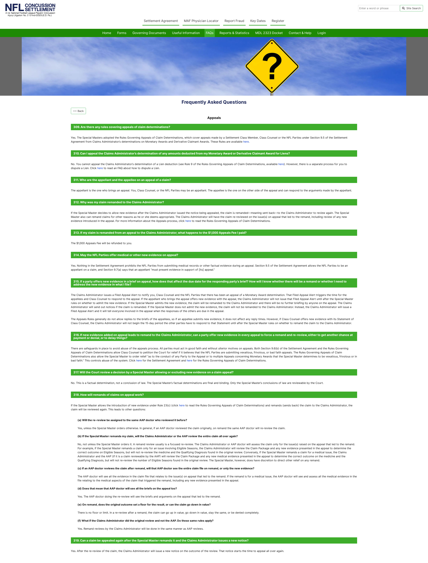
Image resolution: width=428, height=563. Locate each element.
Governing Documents (149, 33)
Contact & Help (300, 33)
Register (278, 21)
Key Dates (258, 21)
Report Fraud (234, 21)
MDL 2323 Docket (269, 33)
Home (107, 33)
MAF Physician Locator (202, 21)
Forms (121, 33)
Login (321, 33)
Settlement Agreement (161, 21)
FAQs (209, 33)
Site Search (413, 8)
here (246, 141)
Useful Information (186, 33)
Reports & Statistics (234, 33)
